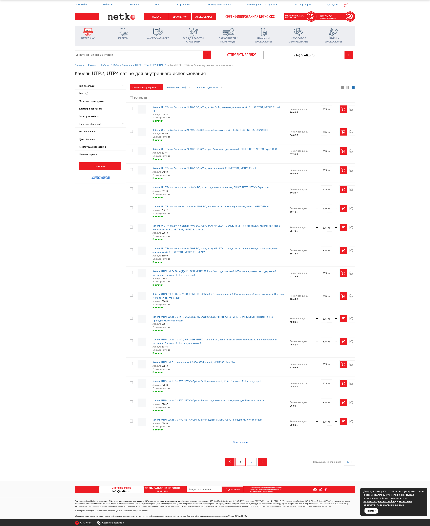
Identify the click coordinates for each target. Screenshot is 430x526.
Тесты (158, 4)
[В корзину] (343, 98)
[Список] (353, 87)
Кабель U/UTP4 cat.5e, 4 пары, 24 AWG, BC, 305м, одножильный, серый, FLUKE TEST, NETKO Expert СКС (211, 187)
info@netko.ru (121, 491)
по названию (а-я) (176, 87)
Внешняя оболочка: (90, 123)
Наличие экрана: (88, 154)
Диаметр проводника (90, 108)
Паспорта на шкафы (219, 4)
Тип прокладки (87, 85)
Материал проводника (91, 101)
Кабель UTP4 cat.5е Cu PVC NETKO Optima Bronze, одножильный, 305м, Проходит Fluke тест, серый (208, 400)
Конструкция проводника (92, 146)
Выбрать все (140, 98)
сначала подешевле (207, 87)
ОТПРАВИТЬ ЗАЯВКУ (241, 55)
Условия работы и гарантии (261, 4)
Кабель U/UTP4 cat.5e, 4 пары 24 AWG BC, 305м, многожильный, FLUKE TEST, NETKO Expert (204, 168)
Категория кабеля (89, 116)
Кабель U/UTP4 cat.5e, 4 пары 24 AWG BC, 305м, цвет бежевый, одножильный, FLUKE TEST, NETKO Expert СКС (215, 149)
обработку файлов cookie (379, 501)
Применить (100, 166)
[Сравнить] (351, 98)
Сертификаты (184, 4)
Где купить (333, 4)
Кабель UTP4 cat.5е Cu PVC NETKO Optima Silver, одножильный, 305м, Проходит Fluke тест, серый (207, 419)
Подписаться (232, 489)
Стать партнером (302, 4)
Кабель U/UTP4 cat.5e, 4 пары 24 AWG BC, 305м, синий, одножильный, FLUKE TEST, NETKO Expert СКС (210, 130)
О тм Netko (81, 4)
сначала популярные (145, 87)
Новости (134, 4)
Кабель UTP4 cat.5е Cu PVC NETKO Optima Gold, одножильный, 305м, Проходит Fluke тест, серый (207, 381)
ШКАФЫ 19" (180, 16)
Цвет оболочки (87, 139)
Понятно (371, 510)
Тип (83, 93)
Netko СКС (108, 4)
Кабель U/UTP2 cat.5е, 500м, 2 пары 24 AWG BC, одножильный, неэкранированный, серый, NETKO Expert (211, 206)
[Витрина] (342, 87)
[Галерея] (348, 87)
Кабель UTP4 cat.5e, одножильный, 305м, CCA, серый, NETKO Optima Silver (194, 362)
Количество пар (87, 131)
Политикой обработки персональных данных (387, 503)
